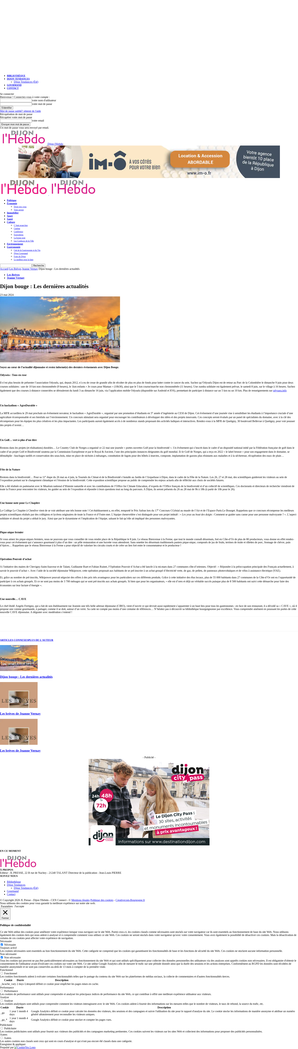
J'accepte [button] (19, 906)
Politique (11, 200)
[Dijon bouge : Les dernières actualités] (19, 670)
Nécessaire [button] (6, 941)
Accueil (4, 268)
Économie (12, 203)
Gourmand (14, 85)
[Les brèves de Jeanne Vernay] (19, 707)
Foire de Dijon (20, 256)
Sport (10, 216)
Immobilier (13, 213)
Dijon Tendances (18, 79)
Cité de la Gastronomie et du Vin (27, 250)
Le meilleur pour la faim (23, 259)
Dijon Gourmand (21, 253)
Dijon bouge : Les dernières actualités (26, 677)
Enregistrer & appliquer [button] (13, 1044)
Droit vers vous (20, 207)
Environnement (15, 244)
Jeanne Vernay (30, 268)
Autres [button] (3, 1034)
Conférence (18, 231)
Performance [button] (7, 987)
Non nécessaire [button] (8, 954)
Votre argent (19, 210)
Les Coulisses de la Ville (24, 241)
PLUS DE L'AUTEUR (40, 640)
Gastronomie (13, 247)
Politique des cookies (101, 900)
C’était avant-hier (21, 225)
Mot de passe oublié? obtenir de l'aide (20, 111)
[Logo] (24, 194)
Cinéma (17, 228)
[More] (37, 624)
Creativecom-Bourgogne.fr (130, 900)
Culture (11, 222)
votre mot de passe (42, 103)
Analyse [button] (4, 997)
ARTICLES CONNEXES (14, 640)
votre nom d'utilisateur (44, 100)
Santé (10, 219)
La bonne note (19, 238)
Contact (13, 88)
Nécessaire (10, 944)
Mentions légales (80, 900)
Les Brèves (15, 268)
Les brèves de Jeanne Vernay (20, 713)
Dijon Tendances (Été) (26, 81)
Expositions (18, 235)
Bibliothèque (16, 75)
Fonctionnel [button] (6, 969)
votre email (38, 120)
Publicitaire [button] (6, 1024)
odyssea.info (280, 390)
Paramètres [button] (7, 906)
